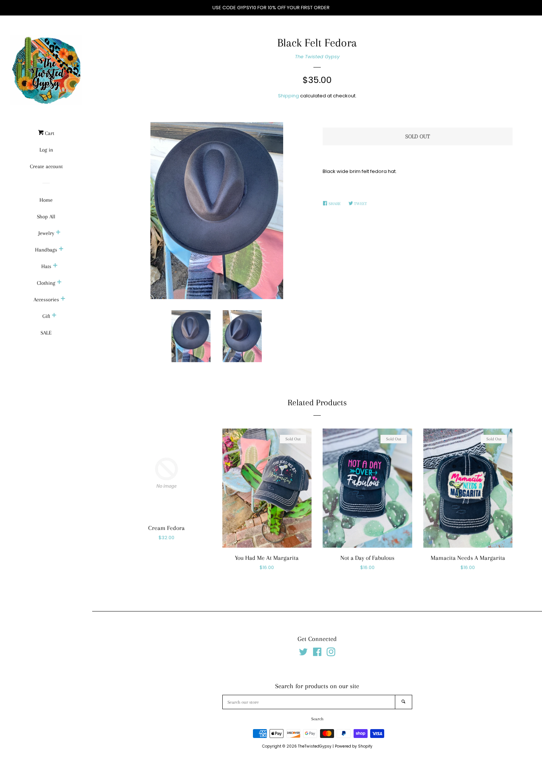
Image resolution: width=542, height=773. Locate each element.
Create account (46, 166)
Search (317, 719)
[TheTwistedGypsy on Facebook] (317, 653)
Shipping (288, 95)
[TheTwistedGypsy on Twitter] (303, 653)
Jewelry (46, 233)
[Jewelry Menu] (58, 233)
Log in (46, 150)
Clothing (46, 283)
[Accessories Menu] (63, 299)
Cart (49, 133)
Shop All (46, 216)
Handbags (46, 250)
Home (46, 200)
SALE (46, 333)
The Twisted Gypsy (317, 56)
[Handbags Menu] (61, 249)
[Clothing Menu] (59, 282)
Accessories (46, 299)
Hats (46, 266)
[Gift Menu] (54, 316)
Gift (46, 316)
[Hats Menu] (55, 266)
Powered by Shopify (353, 746)
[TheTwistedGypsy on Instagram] (331, 653)
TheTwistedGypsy (314, 746)
